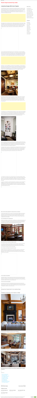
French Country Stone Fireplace (30, 17)
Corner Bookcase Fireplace (5, 377)
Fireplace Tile (28, 30)
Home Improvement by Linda (9, 2)
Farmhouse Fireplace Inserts (30, 12)
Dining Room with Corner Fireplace (5, 381)
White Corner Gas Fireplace (13, 390)
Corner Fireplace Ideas (4, 379)
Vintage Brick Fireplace (29, 16)
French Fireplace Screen (29, 10)
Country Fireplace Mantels (29, 11)
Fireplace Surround (29, 29)
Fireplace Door (28, 25)
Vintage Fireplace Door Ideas (30, 13)
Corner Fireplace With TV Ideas (21, 390)
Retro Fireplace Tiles (29, 8)
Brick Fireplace (28, 22)
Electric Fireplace (28, 24)
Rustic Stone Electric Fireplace (30, 14)
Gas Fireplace (28, 31)
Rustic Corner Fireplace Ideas (5, 374)
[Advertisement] (13, 18)
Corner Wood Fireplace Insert (4, 390)
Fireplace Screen (28, 28)
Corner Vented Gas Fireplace (4, 392)
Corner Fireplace (28, 23)
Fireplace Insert (28, 26)
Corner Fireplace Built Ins (4, 380)
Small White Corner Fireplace (5, 378)
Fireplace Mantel (28, 27)
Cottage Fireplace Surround (30, 9)
